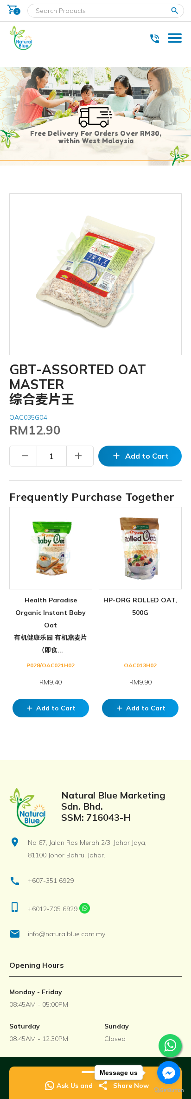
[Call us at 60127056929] (157, 37)
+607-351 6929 (51, 880)
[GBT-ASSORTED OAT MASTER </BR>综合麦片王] (95, 274)
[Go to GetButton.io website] (169, 1090)
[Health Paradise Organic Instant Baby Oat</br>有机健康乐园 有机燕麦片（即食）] (51, 548)
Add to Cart (140, 456)
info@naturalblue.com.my (66, 934)
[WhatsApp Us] (84, 909)
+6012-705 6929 (52, 909)
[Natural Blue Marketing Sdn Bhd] (21, 49)
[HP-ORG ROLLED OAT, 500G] (140, 548)
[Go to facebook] (168, 1072)
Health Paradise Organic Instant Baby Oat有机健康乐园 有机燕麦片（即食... (50, 625)
